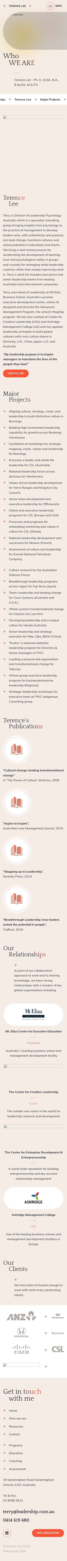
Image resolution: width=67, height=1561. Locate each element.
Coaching (15, 1461)
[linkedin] (7, 1533)
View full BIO (16, 373)
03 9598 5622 (13, 1498)
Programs (16, 1445)
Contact (14, 1434)
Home (13, 1410)
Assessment (17, 1469)
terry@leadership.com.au (29, 1511)
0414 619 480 (16, 1520)
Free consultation (48, 1533)
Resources (16, 1426)
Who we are (17, 1418)
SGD (23, 1551)
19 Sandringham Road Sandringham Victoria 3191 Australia (28, 1482)
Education (16, 1453)
